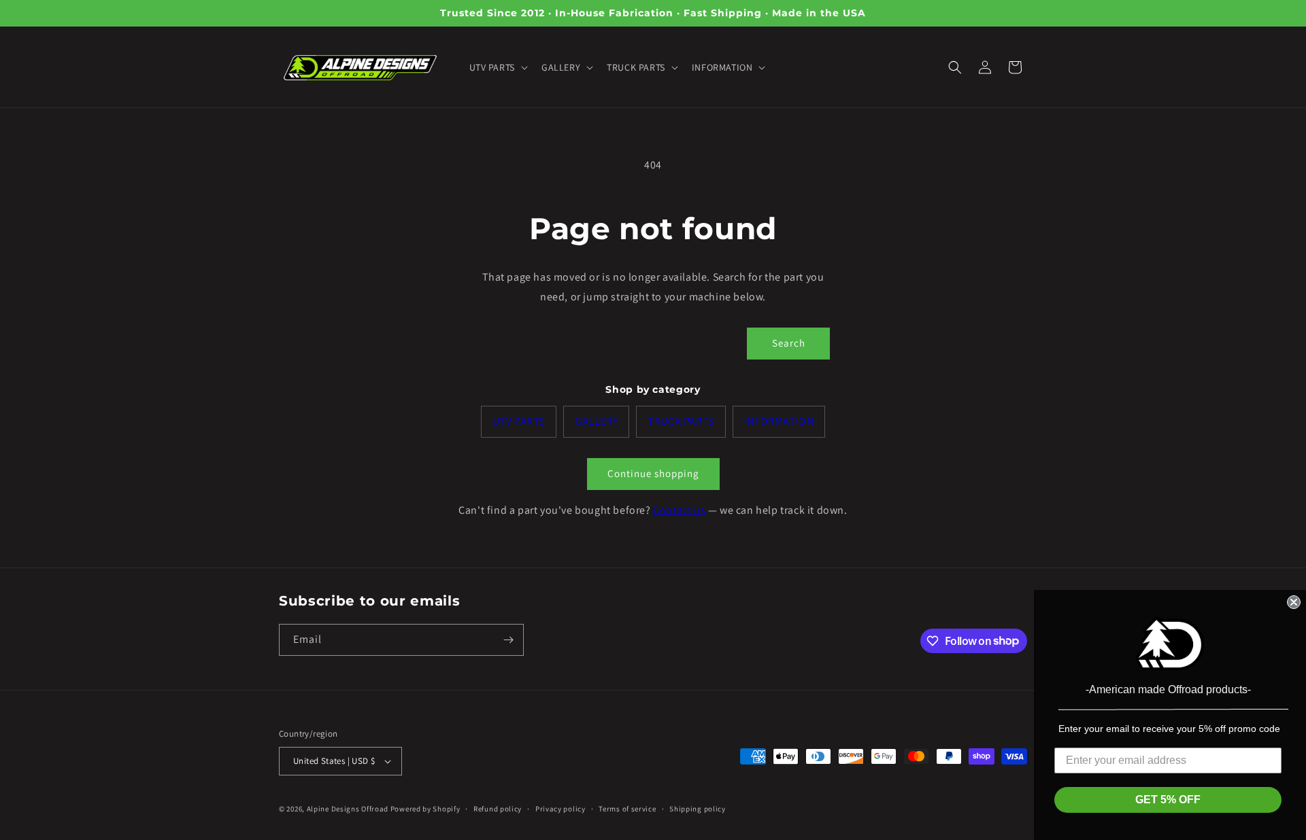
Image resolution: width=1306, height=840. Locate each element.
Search (788, 342)
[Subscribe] (508, 640)
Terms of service (627, 808)
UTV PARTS (518, 421)
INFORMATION (779, 421)
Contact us (679, 510)
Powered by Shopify (425, 808)
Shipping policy (697, 808)
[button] (497, 67)
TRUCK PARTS (681, 421)
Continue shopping (653, 473)
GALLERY (596, 421)
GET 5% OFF (1168, 799)
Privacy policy (560, 808)
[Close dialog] (1294, 602)
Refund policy (497, 808)
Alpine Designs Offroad (347, 808)
